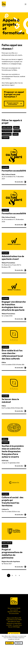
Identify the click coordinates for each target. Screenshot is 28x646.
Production (5, 137)
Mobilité (15, 134)
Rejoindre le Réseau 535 (14, 611)
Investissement (6, 134)
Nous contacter (14, 610)
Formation (17, 130)
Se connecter (15, 633)
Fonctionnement (7, 130)
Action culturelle (6, 127)
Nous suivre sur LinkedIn (14, 608)
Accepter (9, 643)
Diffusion (16, 127)
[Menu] (25, 4)
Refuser (19, 643)
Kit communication (14, 613)
